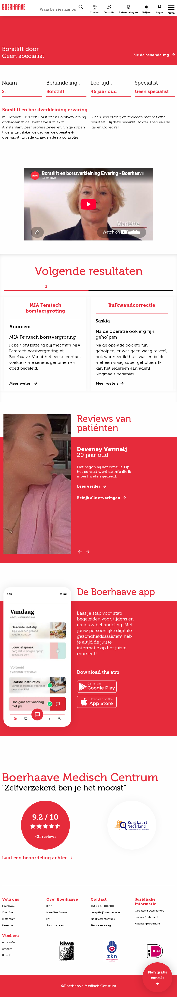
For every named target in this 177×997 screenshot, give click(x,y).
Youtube (7, 912)
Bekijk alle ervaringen (98, 498)
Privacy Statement (146, 917)
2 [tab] (131, 287)
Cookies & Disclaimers (149, 910)
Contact (99, 899)
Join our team (55, 925)
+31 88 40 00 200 (102, 906)
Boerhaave (13, 7)
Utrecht (7, 955)
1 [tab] (46, 287)
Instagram (8, 919)
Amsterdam (9, 942)
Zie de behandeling (151, 55)
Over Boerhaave (62, 899)
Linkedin (7, 925)
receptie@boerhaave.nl (106, 912)
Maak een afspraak (103, 919)
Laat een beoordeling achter (34, 857)
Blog (49, 906)
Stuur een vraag (101, 925)
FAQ (49, 919)
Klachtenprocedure (147, 923)
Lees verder (88, 486)
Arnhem (7, 948)
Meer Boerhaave (56, 912)
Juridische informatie (145, 901)
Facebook (8, 906)
